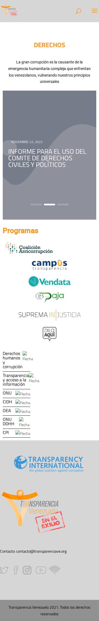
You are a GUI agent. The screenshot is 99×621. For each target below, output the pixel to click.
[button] (36, 204)
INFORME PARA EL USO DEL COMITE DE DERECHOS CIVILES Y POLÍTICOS (47, 157)
